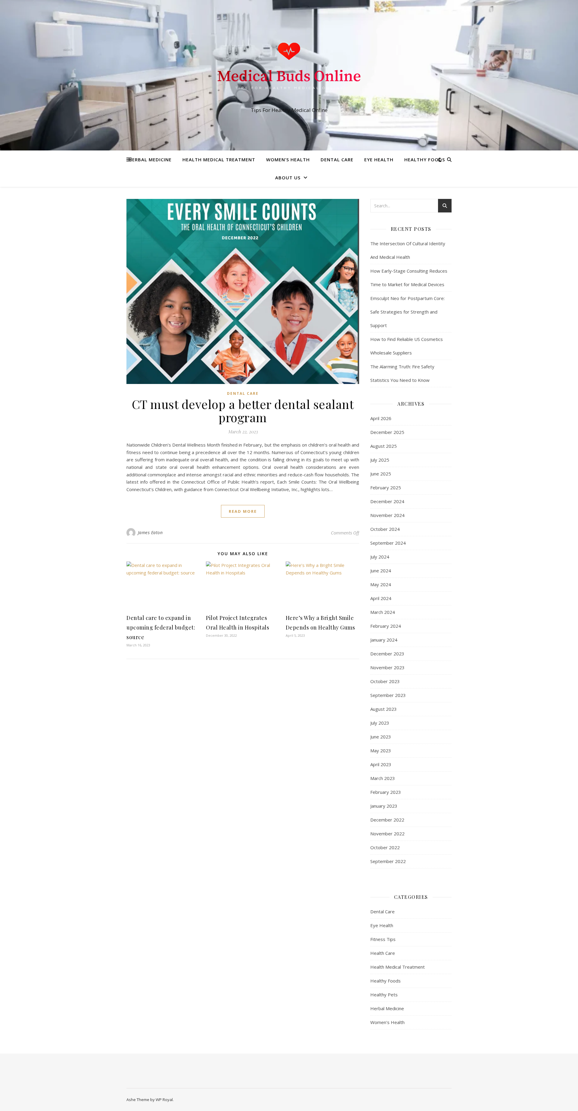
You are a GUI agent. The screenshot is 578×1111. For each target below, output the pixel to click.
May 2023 (380, 750)
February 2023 (385, 792)
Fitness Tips (383, 939)
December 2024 (387, 501)
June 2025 (380, 474)
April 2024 (380, 598)
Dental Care (337, 159)
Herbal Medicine (150, 159)
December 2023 (387, 654)
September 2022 (388, 861)
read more (243, 511)
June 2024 (380, 571)
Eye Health (378, 159)
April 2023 (380, 764)
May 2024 (380, 584)
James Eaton (150, 532)
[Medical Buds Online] (289, 69)
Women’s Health (288, 159)
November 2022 (387, 834)
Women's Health (387, 1022)
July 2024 (379, 557)
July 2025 (379, 460)
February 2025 (385, 487)
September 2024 (388, 543)
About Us (287, 178)
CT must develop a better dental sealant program (243, 410)
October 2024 (385, 529)
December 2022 (387, 820)
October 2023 (385, 681)
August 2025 (383, 446)
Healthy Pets (384, 995)
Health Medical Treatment (218, 159)
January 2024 (383, 640)
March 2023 (382, 778)
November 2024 (387, 515)
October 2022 (385, 847)
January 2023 (383, 806)
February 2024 (385, 626)
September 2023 (388, 695)
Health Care (382, 953)
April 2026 (380, 418)
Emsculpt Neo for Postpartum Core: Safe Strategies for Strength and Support (407, 311)
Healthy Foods (424, 159)
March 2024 (382, 612)
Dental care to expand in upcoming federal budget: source (160, 627)
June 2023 (380, 737)
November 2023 (387, 667)
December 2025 (387, 432)
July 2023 (379, 723)
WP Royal (164, 1099)
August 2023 (383, 709)
